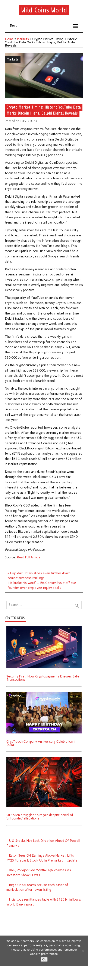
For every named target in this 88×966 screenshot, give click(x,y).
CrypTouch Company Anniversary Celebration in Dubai (41, 743)
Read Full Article (28, 557)
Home (9, 39)
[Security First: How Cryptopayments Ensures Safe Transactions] (43, 627)
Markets (23, 39)
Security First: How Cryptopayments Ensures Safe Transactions (42, 678)
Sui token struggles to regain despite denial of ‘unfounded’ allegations (39, 816)
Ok (44, 959)
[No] (83, 951)
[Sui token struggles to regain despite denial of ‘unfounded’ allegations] (43, 758)
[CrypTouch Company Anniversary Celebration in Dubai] (43, 693)
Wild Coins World (44, 10)
